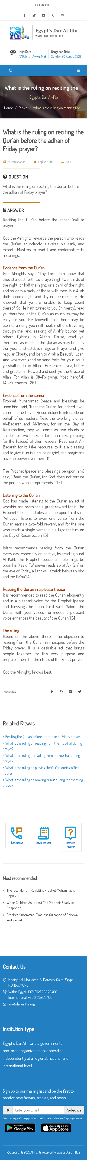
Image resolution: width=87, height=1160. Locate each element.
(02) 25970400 (46, 992)
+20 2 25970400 (40, 997)
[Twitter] (34, 15)
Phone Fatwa (16, 842)
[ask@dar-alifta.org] (62, 15)
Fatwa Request (43, 842)
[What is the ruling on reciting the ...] (51, 691)
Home (8, 107)
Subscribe (74, 1110)
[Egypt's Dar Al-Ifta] (44, 32)
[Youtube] (43, 15)
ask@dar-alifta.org (21, 1004)
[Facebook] (24, 15)
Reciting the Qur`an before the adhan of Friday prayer (42, 736)
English (44, 5)
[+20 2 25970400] (53, 15)
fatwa (23, 107)
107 (30, 992)
